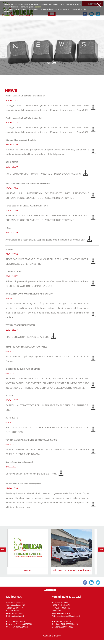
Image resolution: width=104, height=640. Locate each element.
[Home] (27, 566)
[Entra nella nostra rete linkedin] (91, 16)
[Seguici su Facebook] (85, 16)
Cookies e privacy (52, 636)
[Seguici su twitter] (98, 16)
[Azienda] (71, 566)
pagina (38, 7)
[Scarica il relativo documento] (93, 110)
